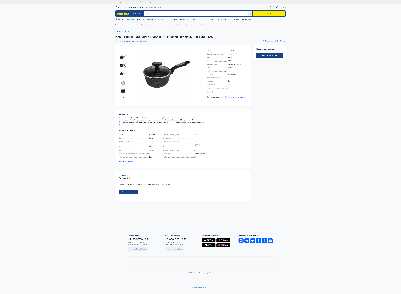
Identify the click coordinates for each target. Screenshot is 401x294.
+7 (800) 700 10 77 (176, 239)
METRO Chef (140, 19)
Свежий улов (185, 19)
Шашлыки (222, 19)
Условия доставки (120, 2)
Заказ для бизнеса (133, 2)
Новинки (130, 19)
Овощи (205, 19)
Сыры (230, 19)
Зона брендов (246, 19)
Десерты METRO (172, 19)
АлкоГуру (121, 19)
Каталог (138, 13)
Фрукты (213, 19)
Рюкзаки (150, 19)
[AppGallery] (223, 245)
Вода (199, 19)
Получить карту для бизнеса (148, 2)
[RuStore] (209, 245)
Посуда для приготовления (235, 97)
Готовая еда (159, 19)
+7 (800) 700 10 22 (139, 239)
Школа (236, 19)
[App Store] (209, 240)
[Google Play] (223, 240)
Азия (193, 19)
